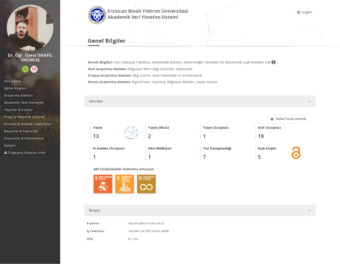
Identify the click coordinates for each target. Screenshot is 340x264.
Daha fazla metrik (291, 119)
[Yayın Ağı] (131, 132)
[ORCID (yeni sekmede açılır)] (25, 69)
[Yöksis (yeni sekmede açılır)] (34, 69)
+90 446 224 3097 (139, 231)
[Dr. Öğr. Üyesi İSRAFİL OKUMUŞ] (30, 28)
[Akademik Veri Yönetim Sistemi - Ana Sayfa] (98, 14)
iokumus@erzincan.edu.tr (146, 223)
